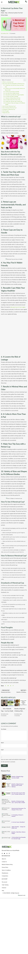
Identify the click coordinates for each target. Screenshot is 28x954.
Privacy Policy (5, 867)
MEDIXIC (8, 893)
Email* (2, 749)
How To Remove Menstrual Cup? (10, 107)
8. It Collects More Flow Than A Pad (12, 99)
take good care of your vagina (17, 307)
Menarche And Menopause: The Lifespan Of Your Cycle (19, 809)
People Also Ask (6, 112)
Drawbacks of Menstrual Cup (9, 109)
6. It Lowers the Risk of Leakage (11, 96)
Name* (2, 742)
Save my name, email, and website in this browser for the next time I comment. (13, 760)
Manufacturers (5, 873)
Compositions (5, 875)
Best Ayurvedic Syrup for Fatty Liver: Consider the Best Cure (18, 793)
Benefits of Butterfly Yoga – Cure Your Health (18, 777)
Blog (6, 12)
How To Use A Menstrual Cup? (9, 106)
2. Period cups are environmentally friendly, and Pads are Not (15, 89)
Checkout (4, 887)
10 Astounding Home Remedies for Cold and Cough (19, 838)
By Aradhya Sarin (4, 33)
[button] (26, 2)
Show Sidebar (5, 15)
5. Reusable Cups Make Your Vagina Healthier (14, 94)
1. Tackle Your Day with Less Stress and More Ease (14, 86)
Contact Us (4, 861)
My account (4, 882)
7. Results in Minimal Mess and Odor (12, 98)
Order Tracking (5, 884)
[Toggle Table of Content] (24, 80)
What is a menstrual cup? (8, 82)
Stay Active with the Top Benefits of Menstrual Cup (13, 83)
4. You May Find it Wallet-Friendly (12, 93)
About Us (4, 858)
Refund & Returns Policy (7, 864)
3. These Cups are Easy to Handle (12, 91)
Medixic (2, 12)
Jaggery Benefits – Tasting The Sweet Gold (18, 827)
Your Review (3, 729)
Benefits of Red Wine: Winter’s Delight (19, 833)
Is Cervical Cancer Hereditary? (18, 822)
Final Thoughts (6, 111)
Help (3, 890)
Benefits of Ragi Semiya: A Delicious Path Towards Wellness (20, 711)
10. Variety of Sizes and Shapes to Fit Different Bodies (15, 104)
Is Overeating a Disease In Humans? (17, 815)
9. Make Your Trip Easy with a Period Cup (13, 101)
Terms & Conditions (6, 870)
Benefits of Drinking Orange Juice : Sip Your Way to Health (18, 802)
